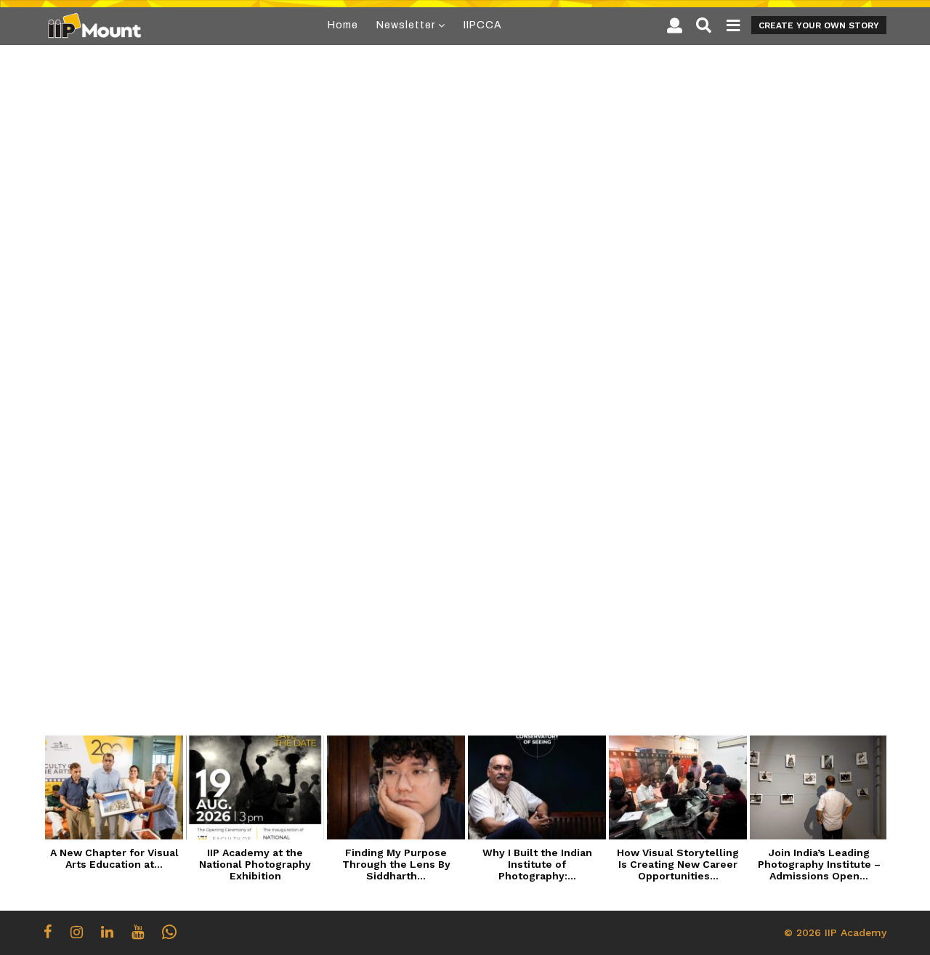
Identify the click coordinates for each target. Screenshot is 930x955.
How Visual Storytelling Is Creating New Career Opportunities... (678, 864)
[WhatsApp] (169, 931)
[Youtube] (138, 931)
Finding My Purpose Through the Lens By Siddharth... (396, 864)
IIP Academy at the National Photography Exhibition (255, 864)
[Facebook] (48, 931)
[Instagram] (76, 931)
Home (343, 25)
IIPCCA (483, 25)
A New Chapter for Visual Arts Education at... (114, 858)
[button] (674, 25)
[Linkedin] (107, 931)
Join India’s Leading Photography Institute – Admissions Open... (819, 864)
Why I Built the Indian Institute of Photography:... (537, 864)
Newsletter (405, 25)
